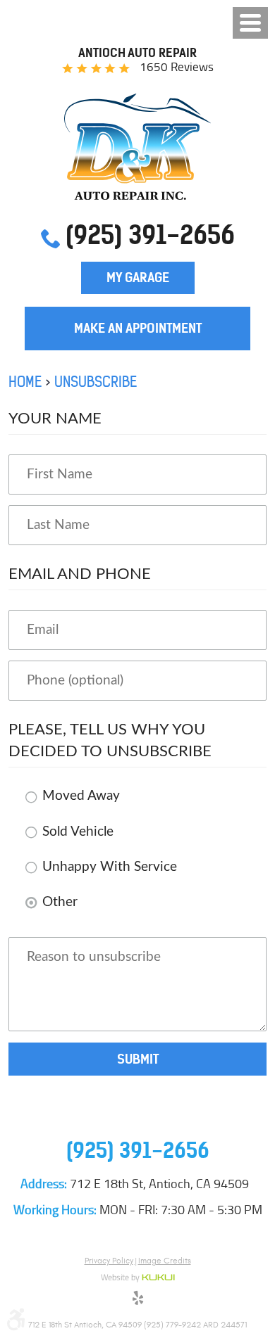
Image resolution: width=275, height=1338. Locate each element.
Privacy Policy (109, 1261)
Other (60, 902)
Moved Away (81, 796)
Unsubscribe (95, 381)
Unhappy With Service (109, 867)
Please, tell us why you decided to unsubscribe (110, 740)
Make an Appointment (138, 328)
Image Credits (164, 1261)
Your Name (55, 418)
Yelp (137, 1300)
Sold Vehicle (78, 832)
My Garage (137, 277)
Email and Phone (79, 574)
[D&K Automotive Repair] (138, 147)
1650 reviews (177, 67)
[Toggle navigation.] (250, 23)
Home (25, 381)
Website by (138, 1278)
